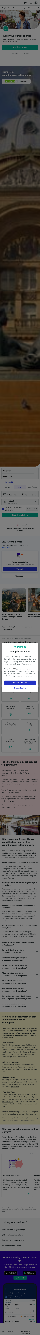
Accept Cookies (20, 683)
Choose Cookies (20, 688)
